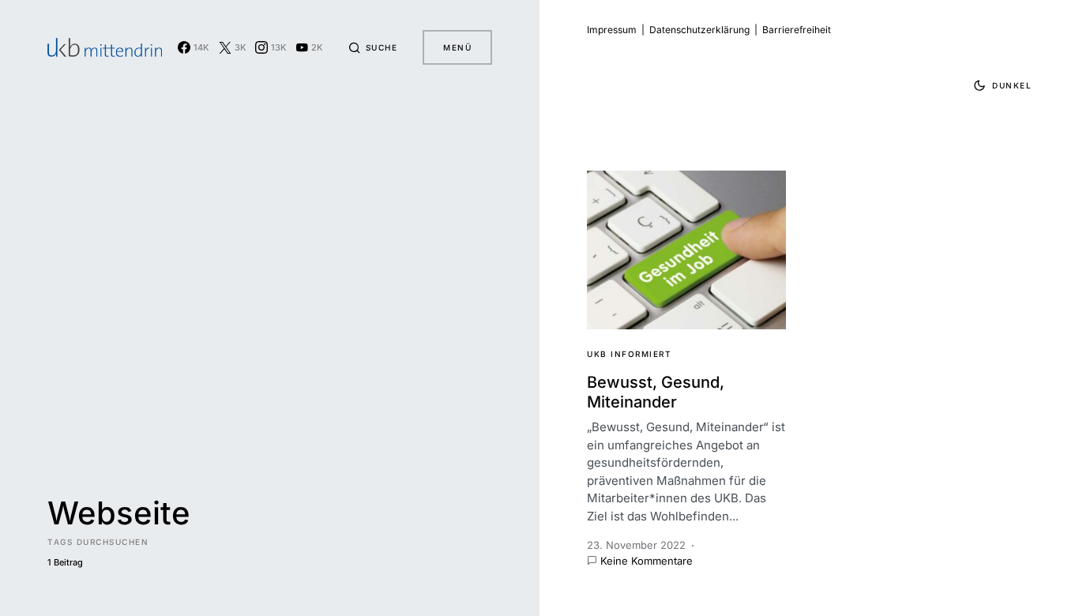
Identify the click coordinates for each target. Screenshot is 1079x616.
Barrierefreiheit (796, 30)
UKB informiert (629, 354)
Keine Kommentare (646, 560)
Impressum (612, 30)
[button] (372, 47)
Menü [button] (457, 47)
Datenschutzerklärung (699, 30)
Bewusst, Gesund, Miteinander (655, 392)
